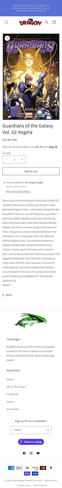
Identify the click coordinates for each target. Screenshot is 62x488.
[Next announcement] (56, 8)
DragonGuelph (18, 480)
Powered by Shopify (33, 480)
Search (10, 379)
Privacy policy (24, 485)
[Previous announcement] (6, 8)
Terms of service (40, 485)
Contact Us (12, 394)
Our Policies (13, 409)
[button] (6, 22)
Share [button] (9, 294)
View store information (18, 191)
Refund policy (51, 480)
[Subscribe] (47, 430)
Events (10, 401)
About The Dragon (16, 386)
